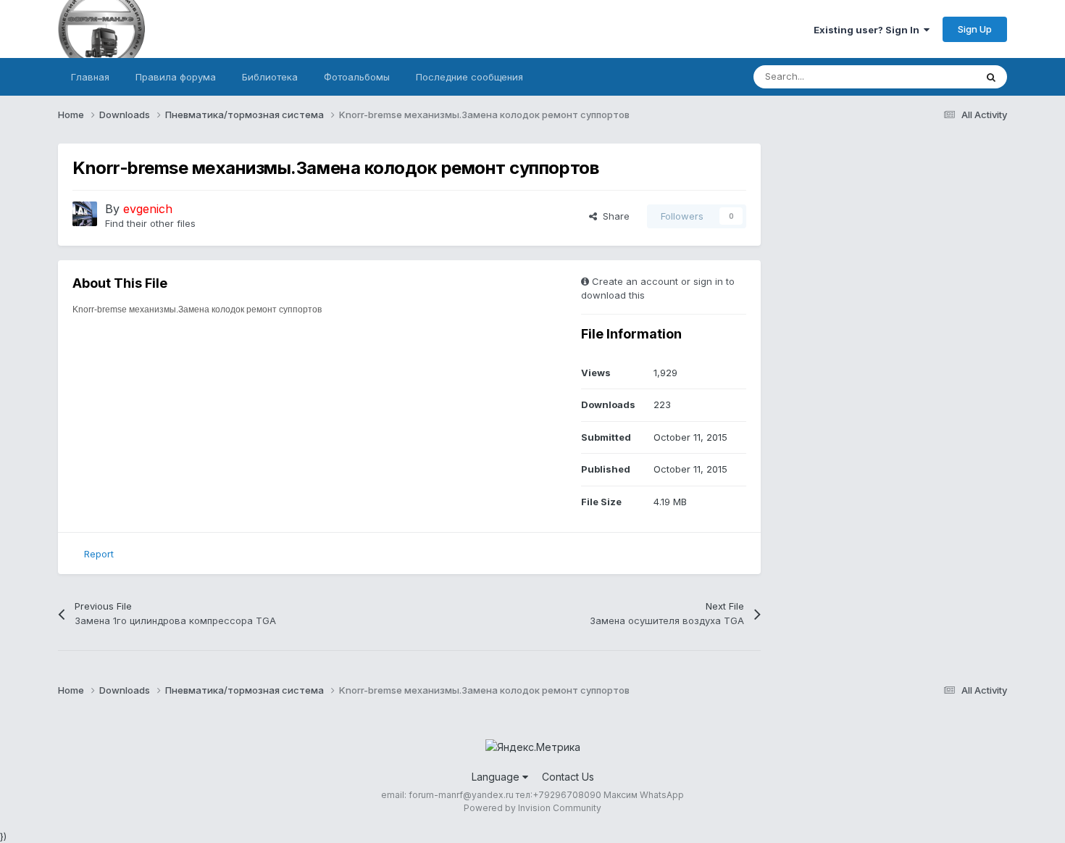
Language (497, 777)
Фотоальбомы (357, 77)
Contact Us (568, 777)
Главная (90, 77)
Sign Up (975, 29)
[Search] (991, 76)
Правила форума (175, 77)
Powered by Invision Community (532, 807)
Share (613, 216)
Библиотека (270, 77)
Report (99, 554)
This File (937, 76)
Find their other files (150, 223)
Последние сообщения (469, 77)
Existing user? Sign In (869, 30)
